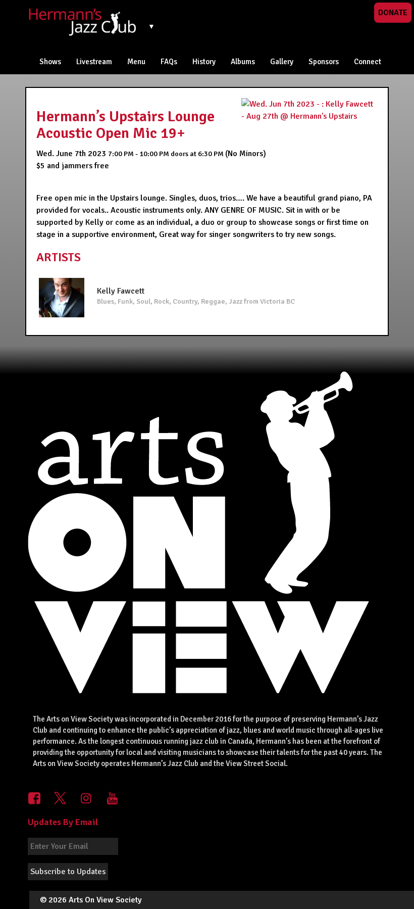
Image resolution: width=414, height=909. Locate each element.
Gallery (281, 61)
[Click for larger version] (309, 110)
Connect (367, 61)
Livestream (94, 61)
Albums (243, 61)
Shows (50, 61)
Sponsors (323, 61)
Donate (392, 13)
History (204, 61)
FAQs (169, 61)
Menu (136, 61)
